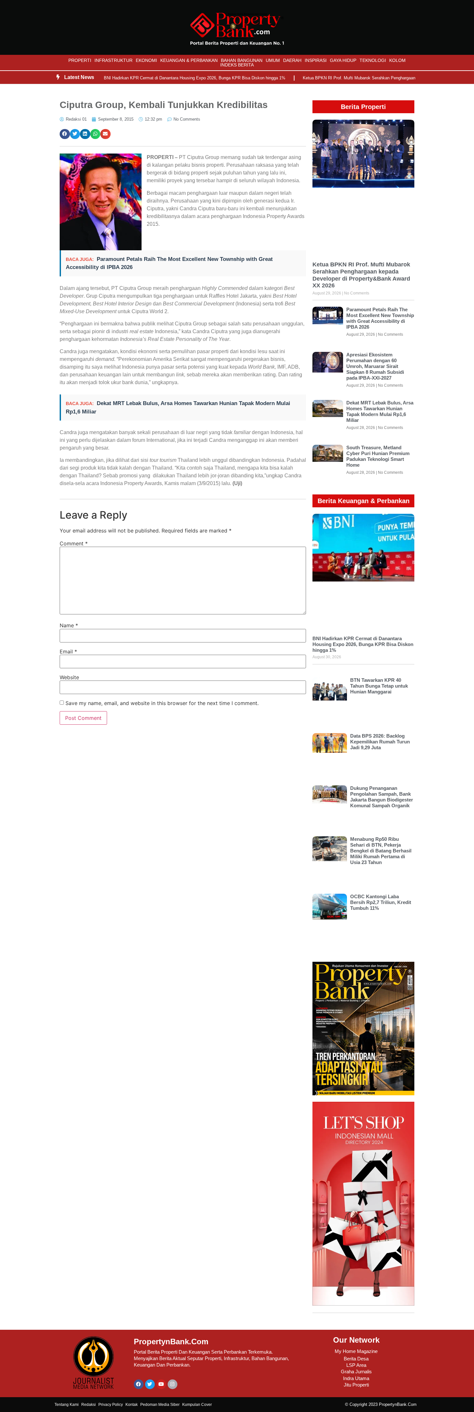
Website (69, 677)
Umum (273, 60)
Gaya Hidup (343, 60)
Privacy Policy (110, 1404)
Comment (74, 543)
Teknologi (373, 60)
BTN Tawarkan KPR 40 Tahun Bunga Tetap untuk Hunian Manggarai (379, 685)
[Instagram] (172, 1384)
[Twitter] (150, 1384)
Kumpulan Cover (197, 1404)
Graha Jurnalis (356, 1371)
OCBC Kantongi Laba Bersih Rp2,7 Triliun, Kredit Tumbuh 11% (380, 902)
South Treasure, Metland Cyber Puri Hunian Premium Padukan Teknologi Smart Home (378, 456)
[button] (65, 134)
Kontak (131, 1404)
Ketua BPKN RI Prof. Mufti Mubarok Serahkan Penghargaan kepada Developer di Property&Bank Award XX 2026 (361, 275)
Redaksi (88, 1404)
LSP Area (356, 1365)
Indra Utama (356, 1378)
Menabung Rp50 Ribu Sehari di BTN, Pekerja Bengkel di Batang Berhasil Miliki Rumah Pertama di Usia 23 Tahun (380, 850)
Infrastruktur (113, 60)
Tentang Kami (66, 1404)
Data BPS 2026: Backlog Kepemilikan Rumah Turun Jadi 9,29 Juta (380, 741)
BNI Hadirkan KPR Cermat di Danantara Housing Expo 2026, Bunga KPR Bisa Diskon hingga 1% (194, 77)
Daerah (292, 60)
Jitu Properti (356, 1384)
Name (69, 625)
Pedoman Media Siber (160, 1404)
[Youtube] (161, 1384)
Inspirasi (316, 60)
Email (68, 651)
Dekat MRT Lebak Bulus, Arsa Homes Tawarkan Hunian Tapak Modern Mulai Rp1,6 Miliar (379, 411)
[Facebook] (138, 1384)
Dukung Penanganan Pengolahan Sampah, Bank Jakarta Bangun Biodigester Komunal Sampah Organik (381, 796)
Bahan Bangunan (241, 60)
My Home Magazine (356, 1351)
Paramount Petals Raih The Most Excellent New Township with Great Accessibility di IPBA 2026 (380, 318)
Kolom (397, 60)
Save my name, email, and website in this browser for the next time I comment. (162, 703)
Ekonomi (146, 60)
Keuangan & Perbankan (189, 60)
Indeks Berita (237, 65)
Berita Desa (356, 1358)
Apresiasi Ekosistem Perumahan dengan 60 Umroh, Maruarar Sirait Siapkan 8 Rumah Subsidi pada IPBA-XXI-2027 (375, 366)
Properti (79, 60)
